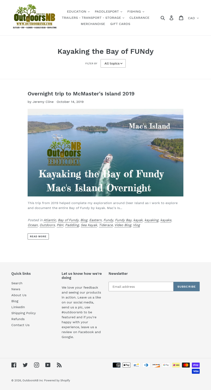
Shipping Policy (23, 313)
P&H (60, 225)
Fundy (108, 220)
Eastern (95, 220)
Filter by (91, 63)
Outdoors (47, 225)
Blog (83, 220)
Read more (38, 236)
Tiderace (106, 225)
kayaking (151, 220)
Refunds (18, 319)
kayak (138, 220)
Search (16, 283)
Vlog (136, 225)
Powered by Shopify (57, 380)
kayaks (165, 220)
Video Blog (122, 225)
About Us (18, 295)
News (15, 289)
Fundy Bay (123, 220)
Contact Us (20, 325)
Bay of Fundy (68, 220)
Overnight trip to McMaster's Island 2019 (81, 93)
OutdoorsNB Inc (32, 380)
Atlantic (49, 220)
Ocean (33, 225)
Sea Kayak (89, 225)
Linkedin (18, 307)
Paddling (72, 225)
